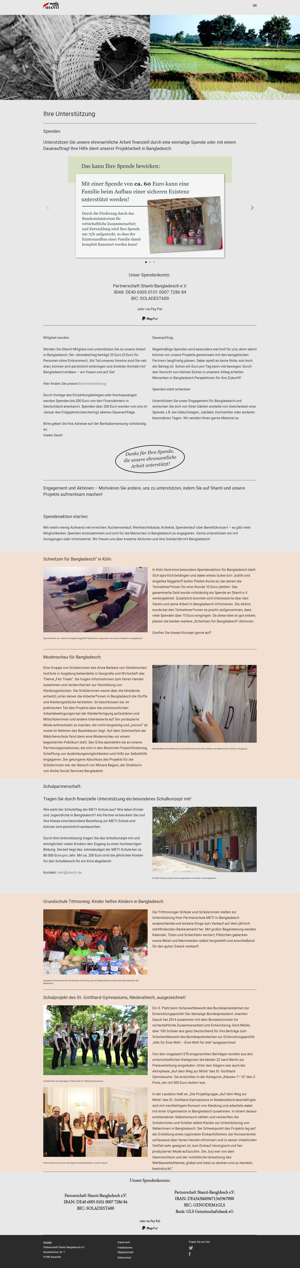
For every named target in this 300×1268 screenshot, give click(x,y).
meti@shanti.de (69, 872)
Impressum (124, 1242)
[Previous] (48, 207)
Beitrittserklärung (92, 384)
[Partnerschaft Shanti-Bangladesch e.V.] (51, 5)
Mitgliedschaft (125, 1252)
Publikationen (125, 1247)
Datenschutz (124, 1257)
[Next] (251, 207)
